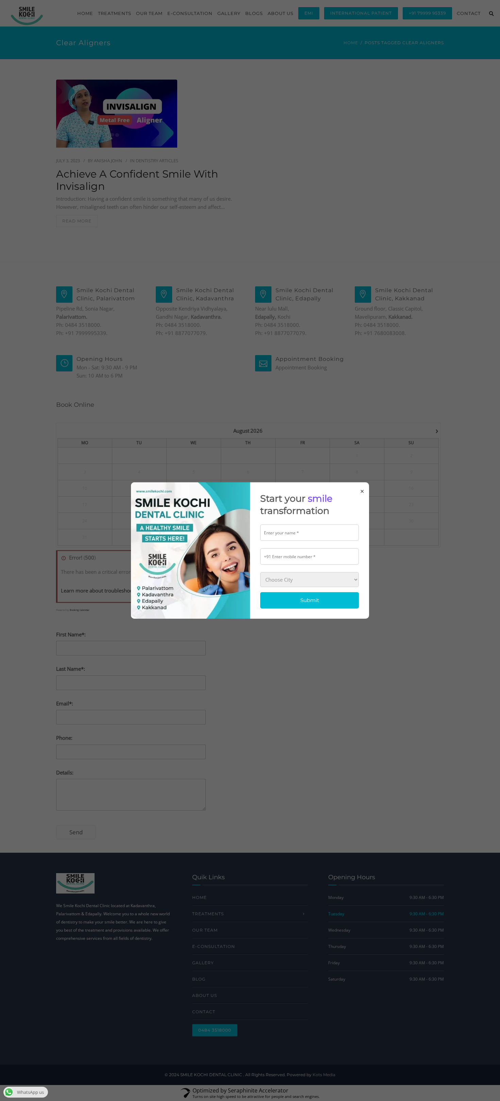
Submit (309, 600)
